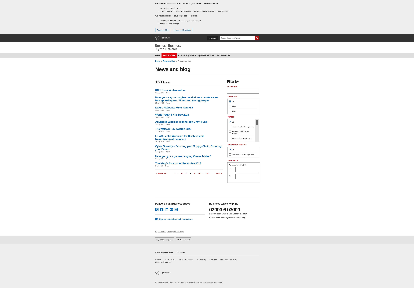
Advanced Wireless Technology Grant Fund (181, 121)
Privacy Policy (170, 260)
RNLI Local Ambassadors (170, 90)
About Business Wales (164, 252)
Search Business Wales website (257, 38)
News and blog (169, 55)
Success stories (223, 55)
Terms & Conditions (186, 260)
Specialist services (206, 55)
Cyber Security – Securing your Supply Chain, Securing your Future (188, 148)
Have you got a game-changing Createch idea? (183, 156)
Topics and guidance (187, 55)
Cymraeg (212, 38)
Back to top (185, 240)
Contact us (181, 252)
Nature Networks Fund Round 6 (174, 107)
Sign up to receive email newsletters (176, 219)
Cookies (158, 260)
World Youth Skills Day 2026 (172, 114)
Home (157, 55)
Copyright (213, 260)
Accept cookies (162, 30)
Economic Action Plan (163, 262)
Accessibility (201, 260)
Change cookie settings (182, 30)
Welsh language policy (228, 260)
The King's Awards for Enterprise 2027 (178, 163)
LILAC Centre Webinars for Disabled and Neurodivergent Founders (179, 137)
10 (199, 173)
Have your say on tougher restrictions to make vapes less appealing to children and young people (186, 99)
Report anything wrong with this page (169, 232)
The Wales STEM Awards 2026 (173, 128)
